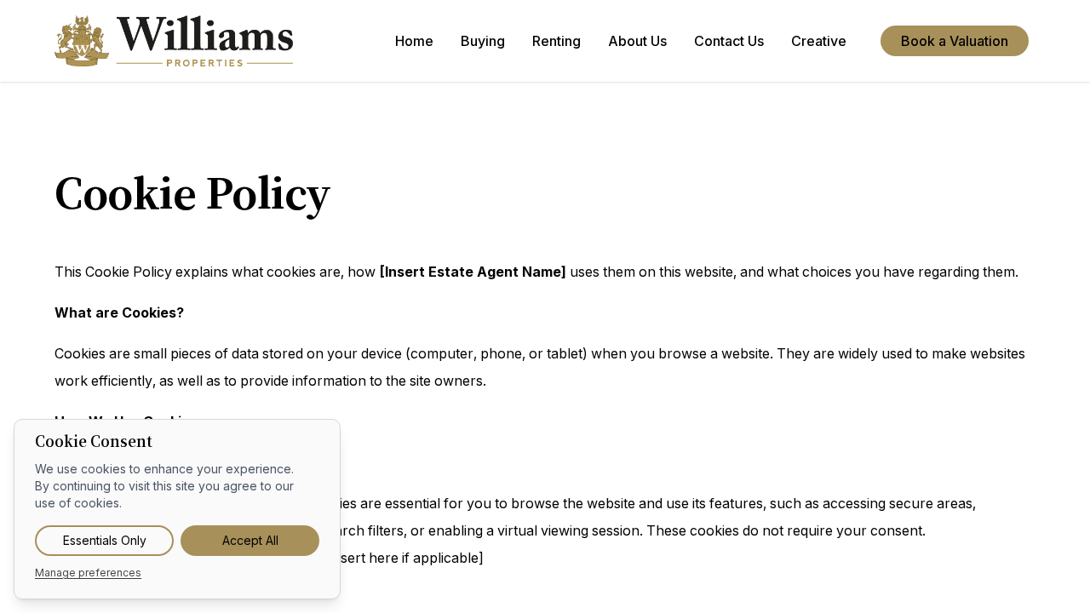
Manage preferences (88, 572)
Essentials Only (104, 540)
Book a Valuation (954, 40)
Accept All (250, 540)
